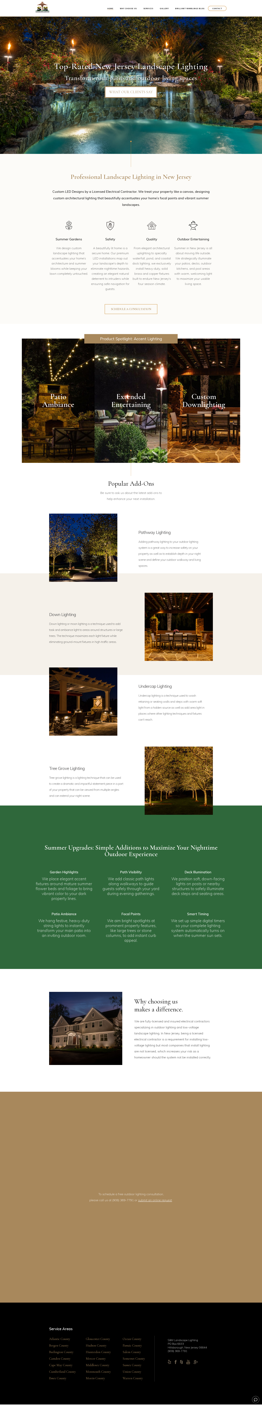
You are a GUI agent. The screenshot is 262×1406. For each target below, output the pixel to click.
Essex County (57, 1378)
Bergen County (59, 1345)
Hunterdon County (98, 1352)
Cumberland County (62, 1372)
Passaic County (132, 1345)
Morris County (95, 1378)
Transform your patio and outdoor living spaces (131, 78)
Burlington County (61, 1352)
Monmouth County (98, 1372)
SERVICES (148, 8)
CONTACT (217, 8)
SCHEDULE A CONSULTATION (131, 309)
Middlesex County (97, 1365)
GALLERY (164, 8)
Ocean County (132, 1339)
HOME (110, 8)
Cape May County (60, 1365)
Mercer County (96, 1359)
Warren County (133, 1378)
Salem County (132, 1352)
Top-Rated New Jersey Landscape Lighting (131, 66)
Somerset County (134, 1359)
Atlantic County (59, 1339)
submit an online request (155, 1200)
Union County (132, 1372)
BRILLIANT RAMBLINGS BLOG (190, 8)
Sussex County (132, 1365)
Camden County (59, 1359)
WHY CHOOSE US (128, 8)
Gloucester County (98, 1339)
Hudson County (96, 1345)
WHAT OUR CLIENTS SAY (131, 92)
